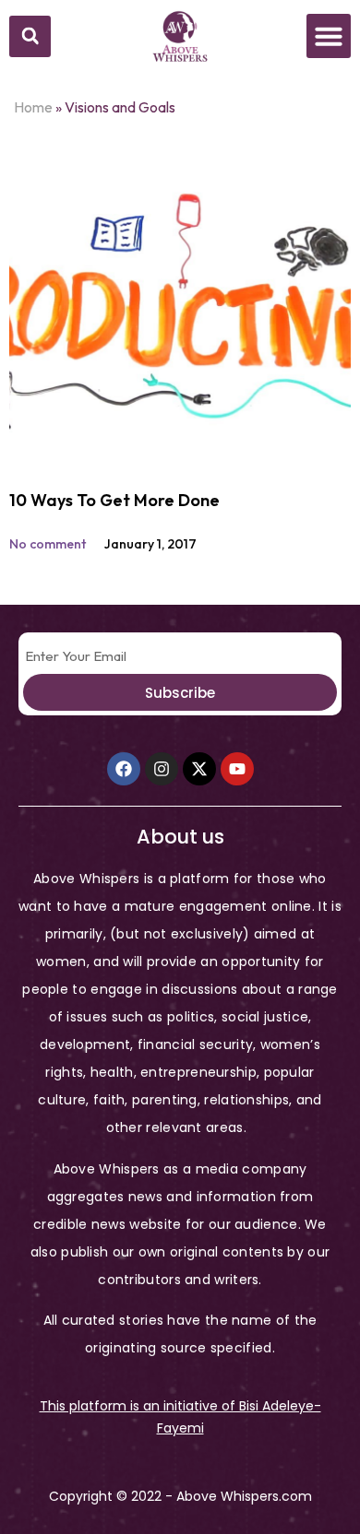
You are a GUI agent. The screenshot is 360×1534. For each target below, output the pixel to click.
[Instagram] (161, 768)
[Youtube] (237, 768)
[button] (30, 36)
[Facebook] (123, 768)
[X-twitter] (199, 768)
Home (33, 107)
